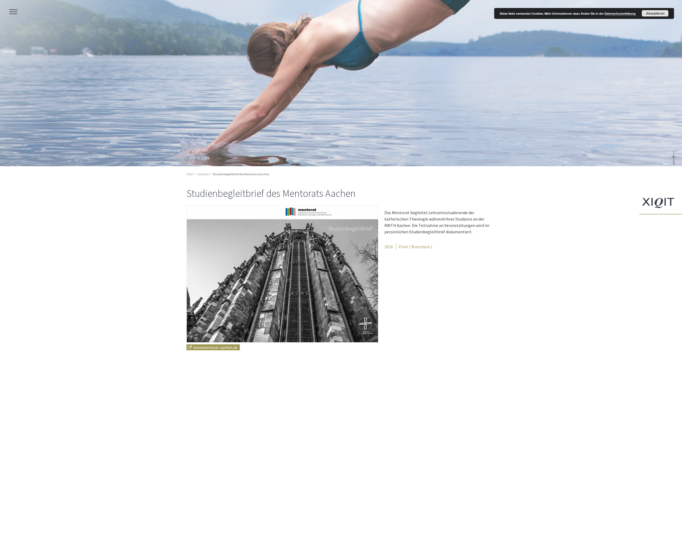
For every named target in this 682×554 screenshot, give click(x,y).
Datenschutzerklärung (620, 13)
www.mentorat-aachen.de (215, 347)
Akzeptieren (655, 13)
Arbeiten (203, 174)
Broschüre (420, 246)
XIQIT (190, 174)
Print (403, 246)
